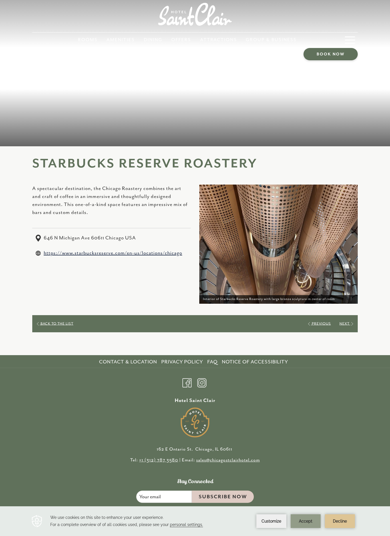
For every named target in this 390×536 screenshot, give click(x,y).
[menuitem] (87, 40)
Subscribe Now (223, 497)
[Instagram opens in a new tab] (201, 382)
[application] (195, 521)
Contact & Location (128, 362)
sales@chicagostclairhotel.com (228, 460)
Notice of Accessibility (255, 362)
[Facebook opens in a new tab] (187, 382)
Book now (331, 54)
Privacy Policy (182, 362)
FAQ (212, 362)
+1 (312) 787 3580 (158, 460)
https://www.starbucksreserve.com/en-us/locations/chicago (113, 253)
